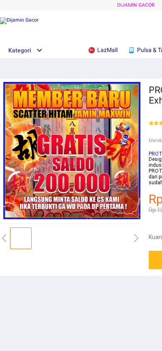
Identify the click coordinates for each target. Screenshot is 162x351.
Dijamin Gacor (136, 5)
